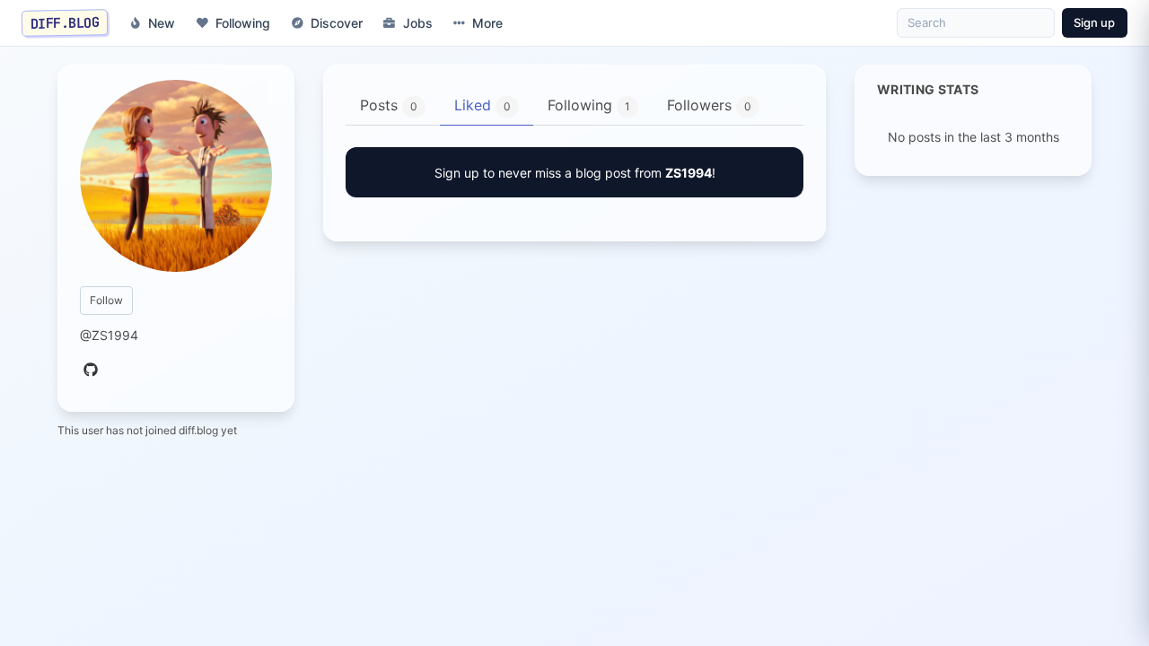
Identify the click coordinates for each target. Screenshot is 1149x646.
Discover (337, 23)
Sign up (1094, 22)
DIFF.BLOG (65, 22)
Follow (106, 300)
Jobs (418, 23)
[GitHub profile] (90, 370)
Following (242, 23)
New (161, 23)
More (487, 23)
